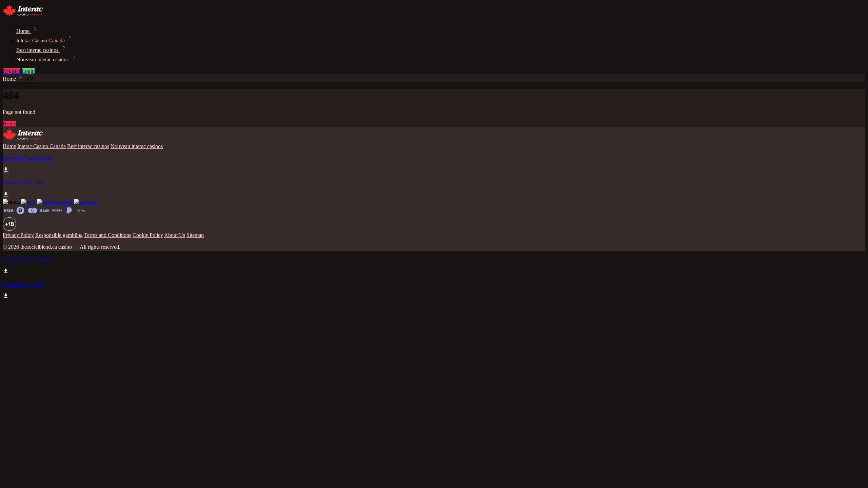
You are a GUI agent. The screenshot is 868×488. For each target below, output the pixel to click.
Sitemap (195, 235)
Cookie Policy (148, 235)
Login (28, 71)
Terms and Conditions (107, 235)
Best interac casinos (38, 50)
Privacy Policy (18, 235)
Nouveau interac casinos (43, 59)
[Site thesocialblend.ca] (26, 16)
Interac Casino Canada (41, 40)
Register (11, 71)
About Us (174, 235)
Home (23, 31)
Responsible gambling (59, 235)
